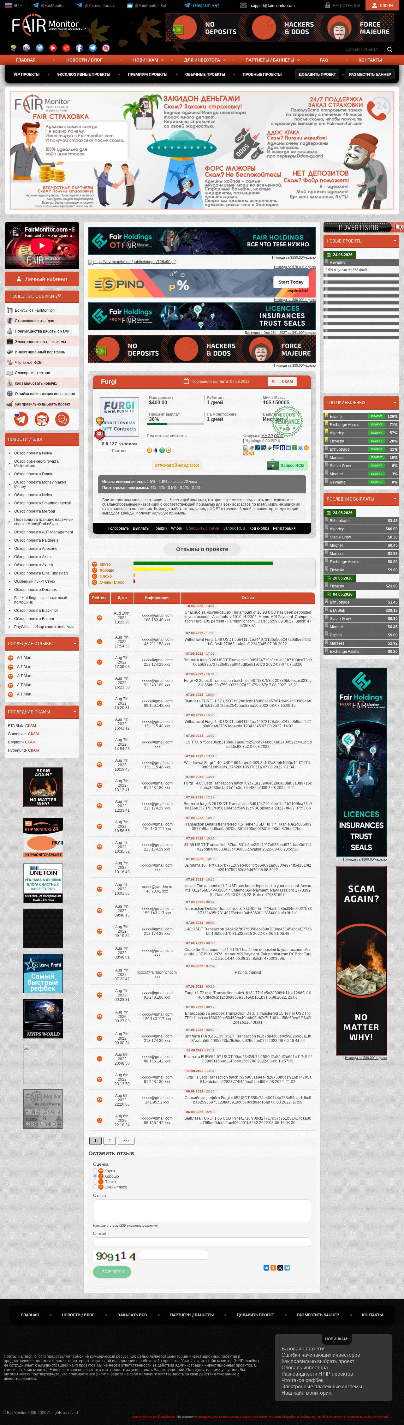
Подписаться (251, 159)
